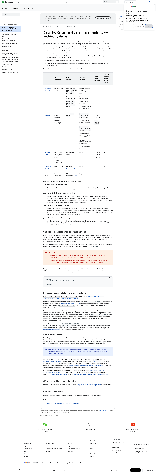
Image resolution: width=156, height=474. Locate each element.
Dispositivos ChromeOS (74, 446)
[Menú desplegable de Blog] (83, 2)
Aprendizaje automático (52, 443)
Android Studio (142, 2)
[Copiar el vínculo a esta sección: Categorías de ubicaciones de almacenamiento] (88, 232)
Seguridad (26, 446)
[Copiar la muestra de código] (112, 278)
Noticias (26, 451)
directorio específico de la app (52, 361)
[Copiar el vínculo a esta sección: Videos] (50, 400)
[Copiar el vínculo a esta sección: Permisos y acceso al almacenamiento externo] (87, 293)
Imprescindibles (21, 2)
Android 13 (92, 451)
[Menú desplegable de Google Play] (73, 2)
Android (26, 440)
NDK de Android (116, 452)
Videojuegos (49, 440)
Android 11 (92, 456)
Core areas (14, 8)
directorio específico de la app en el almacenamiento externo (87, 365)
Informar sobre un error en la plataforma (141, 441)
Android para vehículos (74, 448)
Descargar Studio (116, 450)
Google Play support (139, 448)
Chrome (52, 463)
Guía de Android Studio (118, 442)
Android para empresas (30, 443)
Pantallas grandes (72, 440)
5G (46, 453)
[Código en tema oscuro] (110, 278)
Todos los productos (85, 463)
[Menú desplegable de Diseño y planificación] (47, 2)
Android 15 (93, 446)
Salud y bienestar (50, 446)
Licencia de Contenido (103, 410)
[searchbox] (11, 14)
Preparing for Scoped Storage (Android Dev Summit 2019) (64, 403)
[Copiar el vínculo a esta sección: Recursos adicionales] (64, 392)
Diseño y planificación (39, 2)
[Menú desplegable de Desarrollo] (60, 2)
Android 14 (93, 448)
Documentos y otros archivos (48, 154)
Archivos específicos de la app (48, 88)
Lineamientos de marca (43, 470)
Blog (80, 2)
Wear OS (70, 443)
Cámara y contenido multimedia (54, 448)
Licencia (33, 470)
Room (75, 175)
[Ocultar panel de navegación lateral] (19, 471)
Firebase (59, 463)
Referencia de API (116, 447)
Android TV (71, 451)
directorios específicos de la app (70, 303)
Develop (5, 8)
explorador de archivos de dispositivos (89, 385)
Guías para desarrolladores (119, 445)
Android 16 (93, 443)
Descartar (138, 26)
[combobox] (111, 1)
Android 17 (93, 440)
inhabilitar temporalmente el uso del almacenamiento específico (91, 374)
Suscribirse (135, 470)
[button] (10, 40)
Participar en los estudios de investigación (141, 451)
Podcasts (26, 456)
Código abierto (28, 448)
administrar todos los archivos (52, 330)
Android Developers (48, 26)
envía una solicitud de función (58, 374)
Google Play (67, 2)
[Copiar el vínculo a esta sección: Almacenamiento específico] (66, 335)
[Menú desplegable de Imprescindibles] (28, 2)
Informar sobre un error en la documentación (141, 445)
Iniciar (149, 26)
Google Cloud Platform (71, 463)
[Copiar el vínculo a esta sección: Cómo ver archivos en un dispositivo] (79, 381)
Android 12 (93, 453)
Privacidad (48, 451)
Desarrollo (55, 2)
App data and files (27, 8)
